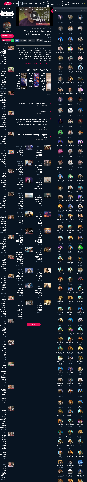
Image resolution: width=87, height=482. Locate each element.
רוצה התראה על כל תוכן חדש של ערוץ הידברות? (7, 9)
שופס (36, 3)
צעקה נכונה (44, 111)
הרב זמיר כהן (62, 3)
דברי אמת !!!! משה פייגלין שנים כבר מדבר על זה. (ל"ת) (33, 103)
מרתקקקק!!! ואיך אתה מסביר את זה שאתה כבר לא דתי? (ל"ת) (32, 136)
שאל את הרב (48, 3)
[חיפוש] (55, 10)
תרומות (25, 3)
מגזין (77, 3)
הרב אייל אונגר (39, 162)
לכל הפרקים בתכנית (7, 36)
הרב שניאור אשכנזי (19, 195)
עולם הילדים (58, 3)
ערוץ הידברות (41, 28)
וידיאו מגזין (35, 28)
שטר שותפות (67, 3)
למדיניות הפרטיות (4, 17)
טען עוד (33, 324)
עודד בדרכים (27, 63)
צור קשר (20, 3)
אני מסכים (6, 17)
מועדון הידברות (8, 3)
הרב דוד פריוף (39, 195)
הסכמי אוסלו (41, 63)
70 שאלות (52, 3)
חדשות (73, 3)
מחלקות (31, 3)
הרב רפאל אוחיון (20, 179)
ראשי (50, 28)
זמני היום (44, 3)
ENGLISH (15, 3)
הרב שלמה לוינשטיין (20, 162)
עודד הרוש (48, 63)
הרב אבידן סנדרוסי (20, 213)
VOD (81, 3)
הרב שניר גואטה (39, 285)
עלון (40, 3)
